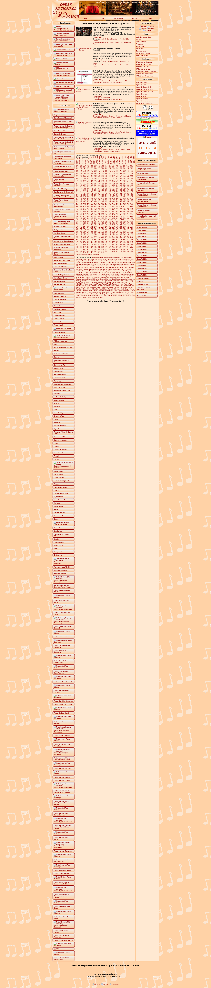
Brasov (78, 262)
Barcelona (91, 259)
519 (77, 208)
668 (95, 223)
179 (120, 172)
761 (84, 233)
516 (124, 206)
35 (119, 159)
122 (88, 167)
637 (100, 220)
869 (128, 243)
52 (108, 160)
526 (102, 208)
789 (128, 234)
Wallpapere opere (141, 82)
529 (113, 208)
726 (131, 228)
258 (117, 180)
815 (106, 238)
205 (99, 175)
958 (102, 253)
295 (77, 185)
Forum (134, 18)
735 (106, 230)
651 (91, 221)
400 (109, 195)
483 (120, 203)
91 (99, 164)
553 (84, 211)
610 (117, 216)
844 (95, 241)
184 (80, 173)
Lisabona (114, 276)
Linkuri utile (140, 49)
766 (102, 233)
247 (77, 180)
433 (113, 198)
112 (109, 165)
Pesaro (118, 282)
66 (88, 162)
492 (95, 205)
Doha (110, 267)
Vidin (123, 295)
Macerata (110, 277)
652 (95, 221)
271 (106, 182)
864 (109, 243)
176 (109, 172)
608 (109, 216)
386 (117, 193)
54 (114, 160)
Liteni (119, 276)
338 (117, 188)
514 (117, 206)
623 (106, 218)
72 (105, 162)
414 (102, 197)
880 (109, 244)
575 (106, 213)
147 (120, 168)
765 (99, 233)
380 (95, 193)
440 (80, 200)
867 (120, 243)
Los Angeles (130, 276)
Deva (106, 267)
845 (99, 241)
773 (128, 233)
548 (124, 210)
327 (77, 188)
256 (109, 180)
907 (91, 248)
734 (102, 230)
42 (79, 160)
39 (131, 159)
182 (131, 172)
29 (102, 159)
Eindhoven (99, 269)
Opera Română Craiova (123, 132)
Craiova (91, 267)
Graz (82, 272)
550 (131, 210)
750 (102, 231)
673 (113, 223)
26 (94, 159)
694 (131, 225)
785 (113, 234)
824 (80, 239)
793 (84, 236)
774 (131, 233)
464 (109, 201)
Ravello (88, 286)
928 (109, 249)
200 (80, 175)
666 (88, 223)
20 (77, 159)
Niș (105, 281)
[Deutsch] (142, 28)
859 (91, 243)
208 (109, 175)
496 (109, 205)
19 (134, 157)
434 (117, 198)
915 (120, 248)
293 (128, 183)
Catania (78, 266)
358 (131, 190)
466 (117, 201)
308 (124, 185)
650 (88, 221)
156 (95, 170)
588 (95, 215)
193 (113, 173)
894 (102, 246)
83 (77, 164)
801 (113, 236)
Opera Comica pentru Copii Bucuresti (146, 217)
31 (108, 159)
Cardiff (132, 264)
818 (117, 238)
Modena (117, 279)
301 (99, 185)
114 (116, 165)
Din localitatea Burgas (100, 65)
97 (117, 164)
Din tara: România (116, 82)
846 (102, 241)
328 (80, 188)
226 (117, 177)
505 (84, 206)
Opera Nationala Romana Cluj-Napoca (145, 178)
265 (84, 182)
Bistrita (103, 261)
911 (106, 248)
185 (84, 173)
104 (80, 165)
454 (131, 200)
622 (102, 218)
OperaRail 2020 (124, 61)
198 (131, 173)
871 (77, 244)
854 (131, 241)
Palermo (105, 282)
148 (124, 168)
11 (111, 157)
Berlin (90, 261)
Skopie (127, 289)
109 (99, 165)
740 (124, 230)
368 (109, 192)
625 (113, 218)
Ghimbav (100, 271)
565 (128, 211)
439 (77, 200)
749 (99, 231)
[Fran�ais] (151, 28)
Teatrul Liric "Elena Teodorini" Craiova (144, 169)
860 (95, 243)
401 (113, 195)
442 (88, 200)
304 (109, 185)
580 (124, 213)
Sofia (83, 290)
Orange (131, 281)
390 (131, 193)
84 (79, 164)
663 (77, 223)
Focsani (128, 269)
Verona (115, 295)
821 (127, 238)
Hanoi (104, 272)
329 (84, 188)
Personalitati (118, 18)
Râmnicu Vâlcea (81, 286)
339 (120, 188)
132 (124, 167)
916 (124, 248)
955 (91, 253)
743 (77, 231)
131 (120, 167)
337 (113, 188)
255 (106, 180)
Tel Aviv (126, 292)
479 (106, 203)
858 (88, 243)
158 (102, 170)
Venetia (110, 295)
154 (88, 170)
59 (128, 160)
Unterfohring (123, 294)
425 (84, 198)
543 (106, 210)
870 (131, 243)
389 (128, 193)
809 (84, 238)
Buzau (103, 264)
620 (95, 218)
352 (109, 190)
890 (88, 246)
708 (124, 226)
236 (95, 178)
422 (131, 197)
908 (95, 248)
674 (117, 223)
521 (84, 208)
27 (97, 159)
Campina (121, 264)
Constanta (124, 266)
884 (124, 244)
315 (91, 187)
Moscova (132, 279)
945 (113, 251)
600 (80, 216)
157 (99, 170)
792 (80, 236)
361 (84, 192)
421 (127, 197)
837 (128, 239)
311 (77, 187)
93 (105, 164)
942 (102, 251)
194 (117, 173)
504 (80, 206)
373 (128, 192)
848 (109, 241)
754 (117, 231)
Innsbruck (102, 274)
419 (120, 197)
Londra (123, 276)
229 (128, 177)
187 (91, 173)
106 (88, 165)
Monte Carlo (125, 279)
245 (128, 178)
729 (84, 230)
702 (102, 226)
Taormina (95, 292)
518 (131, 206)
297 (84, 185)
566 (131, 211)
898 (117, 246)
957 (99, 253)
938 (88, 251)
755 (120, 231)
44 (85, 160)
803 (120, 236)
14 (119, 157)
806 (131, 236)
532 (124, 208)
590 (102, 215)
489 (84, 205)
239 (106, 178)
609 (113, 216)
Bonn (113, 261)
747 (91, 231)
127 (106, 167)
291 (120, 183)
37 (125, 159)
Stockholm (125, 290)
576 (109, 213)
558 (102, 211)
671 (106, 223)
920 (80, 249)
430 (102, 198)
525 (99, 208)
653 (99, 221)
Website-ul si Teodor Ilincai (144, 76)
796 (95, 236)
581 (128, 213)
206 (102, 175)
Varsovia (90, 295)
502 (131, 205)
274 (117, 182)
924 (95, 249)
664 (80, 223)
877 (99, 244)
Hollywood (79, 274)
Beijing (115, 259)
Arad (105, 257)
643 (122, 220)
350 (102, 190)
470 (131, 201)
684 (95, 225)
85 (82, 164)
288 (109, 183)
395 (91, 195)
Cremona (97, 267)
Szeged (89, 292)
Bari (96, 259)
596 (124, 215)
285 (99, 183)
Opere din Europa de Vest (144, 89)
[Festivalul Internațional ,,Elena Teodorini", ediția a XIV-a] (84, 141)
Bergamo (78, 261)
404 (124, 195)
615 (77, 218)
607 (106, 216)
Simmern (117, 289)
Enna (105, 269)
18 (131, 157)
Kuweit (90, 276)
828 (95, 239)
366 (102, 192)
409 (84, 197)
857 (84, 243)
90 (97, 164)
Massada (84, 279)
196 (124, 173)
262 (131, 180)
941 (99, 251)
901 (128, 246)
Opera (86, 18)
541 (99, 210)
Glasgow (111, 271)
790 (131, 234)
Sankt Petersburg (102, 287)
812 (95, 238)
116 (123, 165)
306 (117, 185)
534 (131, 208)
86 (85, 164)
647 (77, 221)
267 (91, 182)
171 (91, 172)
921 (84, 249)
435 (120, 198)
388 (124, 193)
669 (99, 223)
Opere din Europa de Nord (144, 92)
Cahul (107, 264)
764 (95, 233)
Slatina (132, 289)
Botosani (123, 261)
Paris (109, 282)
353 (113, 190)
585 (84, 215)
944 (109, 251)
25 (91, 159)
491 (91, 205)
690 (117, 225)
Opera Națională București (124, 81)
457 (84, 201)
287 (106, 183)
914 (117, 248)
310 (131, 185)
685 (99, 225)
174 (102, 172)
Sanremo (111, 287)
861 (99, 243)
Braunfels (90, 262)
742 (131, 230)
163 (120, 170)
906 (88, 248)
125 (98, 167)
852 (124, 241)
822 (131, 238)
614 (131, 216)
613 (127, 216)
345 (84, 190)
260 (124, 180)
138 (88, 168)
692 (124, 225)
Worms (84, 297)
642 (118, 220)
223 (106, 177)
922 (88, 249)
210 (117, 175)
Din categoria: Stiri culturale (101, 98)
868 (124, 243)
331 (91, 188)
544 (109, 210)
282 (88, 183)
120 (80, 167)
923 (91, 249)
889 (84, 246)
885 (128, 244)
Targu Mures (116, 292)
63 (79, 162)
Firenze (123, 269)
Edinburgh (92, 269)
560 (109, 211)
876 (95, 244)
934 (131, 249)
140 (95, 168)
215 (77, 177)
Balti (85, 259)
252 (95, 180)
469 (128, 201)
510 (102, 206)
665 (84, 223)
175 (106, 172)
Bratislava (84, 262)
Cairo (111, 264)
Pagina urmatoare (93, 254)
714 (88, 228)
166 (131, 170)
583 (77, 215)
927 (106, 249)
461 (99, 201)
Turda (113, 294)
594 (117, 215)
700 (95, 226)
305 (113, 185)
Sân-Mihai (130, 286)
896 (109, 246)
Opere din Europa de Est (144, 87)
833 (113, 239)
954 (88, 253)
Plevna (99, 284)
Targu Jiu (108, 292)
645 (129, 220)
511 (106, 206)
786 (117, 234)
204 (95, 175)
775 (77, 234)
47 (94, 160)
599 (77, 216)
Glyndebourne (118, 271)
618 (88, 218)
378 (88, 193)
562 (117, 211)
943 (106, 251)
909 (99, 248)
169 (84, 172)
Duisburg (131, 267)
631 (77, 220)
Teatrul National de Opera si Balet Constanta (146, 195)
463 (106, 201)
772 (124, 233)
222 (102, 177)
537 (84, 210)
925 (99, 249)
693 (128, 225)
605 (99, 216)
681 (84, 225)
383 (106, 193)
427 (91, 198)
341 (128, 188)
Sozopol (100, 290)
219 (91, 177)
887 (77, 246)
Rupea (121, 286)
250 (88, 180)
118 (130, 165)
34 (117, 159)
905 (84, 248)
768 (109, 233)
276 (124, 182)
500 (124, 205)
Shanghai (95, 289)
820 (124, 238)
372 (124, 192)
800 (109, 236)
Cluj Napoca (102, 266)
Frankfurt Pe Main (81, 271)
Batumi (104, 259)
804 (124, 236)
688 (109, 225)
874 (88, 244)
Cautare (138, 39)
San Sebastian (91, 287)
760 (80, 233)
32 (111, 159)
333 (99, 188)
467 (120, 201)
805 (128, 236)
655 (106, 221)
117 (127, 165)
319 (106, 187)
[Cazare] (151, 118)
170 (88, 172)
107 (91, 165)
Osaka (78, 282)
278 (131, 182)
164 (124, 170)
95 (111, 164)
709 (128, 226)
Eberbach (86, 269)
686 (102, 225)
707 (120, 226)
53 (111, 160)
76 (117, 162)
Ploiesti (104, 284)
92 (102, 164)
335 (106, 188)
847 (106, 241)
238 (102, 178)
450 (117, 200)
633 (84, 220)
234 (88, 178)
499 (120, 205)
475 (91, 203)
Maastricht (103, 277)
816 (109, 238)
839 (77, 241)
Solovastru (88, 290)
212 (124, 175)
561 (113, 211)
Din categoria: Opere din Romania (103, 81)
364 (95, 192)
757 (128, 231)
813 (98, 238)
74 (111, 162)
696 (80, 226)
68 (94, 162)
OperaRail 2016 (124, 39)
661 (128, 221)
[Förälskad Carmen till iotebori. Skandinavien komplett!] (84, 35)
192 (109, 173)
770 (117, 233)
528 (109, 208)
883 (120, 244)
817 (113, 238)
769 (113, 233)
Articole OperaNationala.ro (110, 39)
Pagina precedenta (81, 254)
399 (106, 195)
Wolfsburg (79, 297)
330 (88, 188)
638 (104, 220)
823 (77, 239)
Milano (107, 279)
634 (88, 220)
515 (120, 206)
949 (128, 251)
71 (102, 162)
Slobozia (78, 290)
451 (120, 200)
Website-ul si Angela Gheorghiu (146, 71)
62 (77, 162)
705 (113, 226)
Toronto (93, 294)
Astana (109, 257)
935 (77, 251)
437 (128, 198)
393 (84, 195)
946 (117, 251)
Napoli (95, 281)
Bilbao (98, 261)
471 (77, 203)
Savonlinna (82, 289)
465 (113, 201)
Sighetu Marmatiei (108, 289)
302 (102, 185)
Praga (121, 284)
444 (95, 200)
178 (117, 172)
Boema (95, 63)
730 (88, 230)
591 (106, 215)
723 (120, 228)
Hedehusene (116, 272)
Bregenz (96, 262)
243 (120, 178)
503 (77, 206)
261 (128, 180)
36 (122, 159)
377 (84, 193)
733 (99, 230)
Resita (106, 286)
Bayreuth (110, 259)
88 (91, 164)
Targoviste (101, 292)
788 (124, 234)
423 (77, 198)
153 (84, 170)
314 (88, 187)
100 (125, 164)
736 (109, 230)
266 (88, 182)
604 (95, 216)
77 (119, 162)
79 (125, 162)
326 (131, 187)
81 (131, 162)
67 (91, 162)
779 (91, 234)
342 (131, 188)
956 (95, 253)
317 (98, 187)
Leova (102, 276)
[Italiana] (151, 26)
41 (77, 160)
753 (113, 231)
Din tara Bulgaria (113, 65)
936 (80, 251)
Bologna (108, 261)
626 (117, 218)
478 (102, 203)
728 (80, 230)
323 (120, 187)
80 (128, 162)
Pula (130, 284)
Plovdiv (109, 284)
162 (117, 170)
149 (128, 168)
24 (88, 159)
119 (77, 167)
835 (120, 239)
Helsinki (129, 272)
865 (113, 243)
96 (114, 164)
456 (80, 201)
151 (77, 170)
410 (88, 197)
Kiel (83, 276)
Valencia (130, 294)
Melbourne (95, 279)
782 (102, 234)
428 (95, 198)
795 (91, 236)
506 (88, 206)
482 (117, 203)
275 (120, 182)
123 (91, 167)
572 (95, 213)
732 (95, 230)
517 (127, 206)
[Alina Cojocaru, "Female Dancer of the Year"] (84, 83)
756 (124, 231)
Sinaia (122, 289)
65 (85, 162)
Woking (132, 295)
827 (91, 239)
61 (134, 160)
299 (91, 185)
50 (102, 160)
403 (120, 195)
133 (127, 167)
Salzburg (83, 287)
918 (131, 248)
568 (80, 213)
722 (117, 228)
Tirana (84, 294)
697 (84, 226)
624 (109, 218)
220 (95, 177)
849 (113, 241)
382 (102, 193)
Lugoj (83, 277)
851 (120, 241)
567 (77, 213)
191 (106, 173)
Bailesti (81, 259)
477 (99, 203)
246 (131, 178)
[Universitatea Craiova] (147, 135)
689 (113, 225)
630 (131, 218)
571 (91, 213)
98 (119, 164)
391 (77, 195)
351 (106, 190)
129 (113, 167)
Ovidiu (91, 282)
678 (131, 223)
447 (106, 200)
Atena (114, 257)
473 (84, 203)
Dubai (125, 267)
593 (113, 215)
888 (80, 246)
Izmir (112, 274)
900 (124, 246)
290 (117, 183)
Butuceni (93, 264)
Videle (120, 295)
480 (109, 203)
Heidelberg (123, 272)
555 (91, 211)
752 (109, 231)
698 (88, 226)
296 (80, 185)
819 (120, 238)
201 (84, 175)
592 (109, 215)
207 (106, 175)
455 (77, 201)
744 (80, 231)
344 (80, 190)
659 (120, 221)
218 (88, 177)
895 (106, 246)
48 (97, 160)
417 (113, 197)
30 (105, 159)
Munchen (84, 281)
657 (113, 221)
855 (77, 243)
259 (120, 180)
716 (95, 228)
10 (108, 157)
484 (124, 203)
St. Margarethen (108, 290)
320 (109, 187)
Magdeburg (121, 277)
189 (99, 173)
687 (106, 225)
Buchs (114, 262)
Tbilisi (122, 292)
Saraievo (117, 287)
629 (128, 218)
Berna (94, 261)
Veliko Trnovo (103, 295)
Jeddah (117, 274)
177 (113, 172)
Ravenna (94, 286)
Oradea (126, 281)
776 (80, 234)
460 (95, 201)
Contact (150, 18)
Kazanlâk (79, 276)
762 (88, 233)
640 (111, 220)
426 (88, 198)
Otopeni (86, 282)
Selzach (89, 289)
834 (117, 239)
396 (95, 195)
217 (84, 177)
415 (106, 197)
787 (120, 234)
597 (128, 215)
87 (88, 164)
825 (84, 239)
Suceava (78, 292)
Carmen (95, 40)
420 (124, 197)
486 (131, 203)
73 (108, 162)
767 (106, 233)
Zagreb (96, 297)
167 (77, 172)
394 (88, 195)
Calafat (115, 264)
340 (124, 188)
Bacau (118, 257)
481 (113, 203)
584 (80, 215)
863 (106, 243)
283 (91, 183)
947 (120, 251)
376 (80, 193)
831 (106, 239)
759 (77, 233)
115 (120, 165)
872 (80, 244)
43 (82, 160)
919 (77, 249)
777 (84, 234)
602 (88, 216)
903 (77, 248)
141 (99, 168)
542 (102, 210)
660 (124, 221)
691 (120, 225)
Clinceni (94, 266)
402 (117, 195)
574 (102, 213)
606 (102, 216)
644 (126, 220)
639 (108, 220)
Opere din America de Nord (144, 101)
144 (109, 168)
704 (109, 226)
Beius (119, 259)
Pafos (100, 282)
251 (91, 180)
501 (128, 205)
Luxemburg (88, 277)
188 (95, 173)
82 (134, 162)
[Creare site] (147, 157)
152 (80, 170)
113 (113, 165)
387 (120, 193)
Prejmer (126, 284)
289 (113, 183)
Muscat (90, 281)
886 (131, 244)
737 (113, 230)
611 (120, 216)
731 (91, 230)
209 (113, 175)
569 (84, 213)
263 (77, 182)
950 (131, 251)
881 (113, 244)
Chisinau (89, 266)
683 (91, 225)
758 (131, 231)
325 (127, 187)
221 (99, 177)
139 (91, 168)
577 (113, 213)
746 (88, 231)
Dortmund (115, 267)
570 (88, 213)
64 (82, 162)
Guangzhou (87, 272)
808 (80, 238)
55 (117, 160)
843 (91, 241)
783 (106, 234)
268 (95, 182)
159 (106, 170)
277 (128, 182)
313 (84, 187)
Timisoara (79, 294)
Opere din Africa (141, 94)
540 (95, 210)
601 (84, 216)
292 (124, 183)
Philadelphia (79, 284)
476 (95, 203)
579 (120, 213)
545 (113, 210)
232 (80, 178)
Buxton (98, 264)
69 (97, 162)
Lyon (97, 277)
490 (88, 205)
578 (117, 213)
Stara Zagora (118, 290)
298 (88, 185)
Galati (89, 271)
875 (91, 244)
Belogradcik (131, 259)
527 (106, 208)
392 (80, 195)
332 (95, 188)
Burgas (81, 264)
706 (117, 226)
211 (120, 175)
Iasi (91, 274)
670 (102, 223)
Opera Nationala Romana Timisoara (145, 189)
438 (131, 198)
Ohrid (121, 281)
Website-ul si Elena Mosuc (144, 73)
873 (84, 244)
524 (95, 208)
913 (113, 248)
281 (84, 183)
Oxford (96, 282)
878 (102, 244)
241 (113, 178)
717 (98, 228)
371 (120, 192)
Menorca (102, 279)
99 (122, 164)
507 (91, 206)
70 (99, 162)
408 (80, 197)
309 (128, 185)
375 (77, 193)
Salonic (78, 287)
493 (99, 205)
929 (113, 249)
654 (102, 221)
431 (106, 198)
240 (109, 178)
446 (102, 200)
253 (99, 180)
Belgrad (124, 259)
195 (120, 173)
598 (131, 215)
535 (77, 210)
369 (113, 192)
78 (122, 162)
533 (128, 208)
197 (128, 173)
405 (128, 195)
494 (102, 205)
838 (131, 239)
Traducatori (139, 44)
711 (77, 228)
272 (109, 182)
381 (99, 193)
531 (120, 208)
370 (117, 192)
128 (109, 167)
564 (124, 211)
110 (102, 165)
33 (114, 159)
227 (120, 177)
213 (127, 175)
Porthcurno (115, 284)
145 (113, 168)
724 (124, 228)
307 (120, 185)
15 (122, 157)
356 (124, 190)
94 (108, 164)
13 (117, 157)
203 (91, 175)
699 (91, 226)
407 (77, 197)
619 (91, 218)
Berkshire (85, 261)
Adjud (94, 257)
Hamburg (94, 272)
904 (80, 248)
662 (131, 221)
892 (95, 246)
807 (77, 238)
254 (102, 180)
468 (124, 201)
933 (128, 249)
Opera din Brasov (143, 174)
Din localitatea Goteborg (100, 42)
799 (106, 236)
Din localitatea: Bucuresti (101, 82)
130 (117, 167)
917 (127, 248)
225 (113, 177)
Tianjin (132, 292)
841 (84, 241)
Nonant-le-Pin (110, 281)
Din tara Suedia (114, 42)
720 (109, 228)
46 (91, 160)
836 (124, 239)
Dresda (121, 267)
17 (128, 157)
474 (88, 203)
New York (100, 281)
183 (77, 173)
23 (85, 159)
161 (113, 170)
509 (99, 206)
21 (79, 159)
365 (99, 192)
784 (109, 234)
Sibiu (100, 289)
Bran (131, 261)
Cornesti (85, 267)
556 (95, 211)
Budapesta (126, 262)
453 (128, 200)
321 (113, 187)
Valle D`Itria (79, 295)
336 (109, 188)
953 (84, 253)
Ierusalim (95, 274)
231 (77, 178)
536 (80, 210)
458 (88, 201)
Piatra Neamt (88, 284)
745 (84, 231)
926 (102, 249)
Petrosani (124, 282)
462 (102, 201)
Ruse (125, 286)
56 (119, 160)
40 (134, 159)
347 (91, 190)
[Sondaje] (147, 124)
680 (80, 225)
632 (80, 220)
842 (88, 241)
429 (99, 198)
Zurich (101, 297)
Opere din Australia (142, 98)
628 (124, 218)
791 (77, 236)
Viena (127, 295)
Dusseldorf (79, 269)
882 (117, 244)
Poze (102, 18)
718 (102, 228)
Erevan (109, 269)
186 (88, 173)
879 (106, 244)
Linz (109, 276)
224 (109, 177)
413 (98, 197)
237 (99, 178)
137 (84, 168)
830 (102, 239)
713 (84, 228)
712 (80, 228)
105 (84, 165)
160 (109, 170)
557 (99, 211)
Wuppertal (90, 297)
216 (80, 177)
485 (128, 203)
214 (131, 175)
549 (128, 210)
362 (88, 192)
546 (117, 210)
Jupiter (122, 274)
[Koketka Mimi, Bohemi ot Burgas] (84, 50)
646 (133, 220)
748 (95, 231)
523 (91, 208)
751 (106, 231)
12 (114, 157)
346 (88, 190)
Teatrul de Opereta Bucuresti (143, 211)
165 (128, 170)
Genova (94, 271)
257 (113, 180)
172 (95, 172)
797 (99, 236)
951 (77, 253)
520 (80, 208)
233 (84, 178)
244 (124, 178)
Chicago (83, 266)
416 (109, 197)
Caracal (126, 264)
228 (124, 177)
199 (77, 175)
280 (80, 183)
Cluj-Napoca (110, 266)
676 (124, 223)
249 (84, 180)
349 (99, 190)
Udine (117, 294)
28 (99, 159)
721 (113, 228)
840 (80, 241)
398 (102, 195)
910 (102, 248)
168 (80, 172)
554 (88, 211)
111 (106, 165)
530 (117, 208)
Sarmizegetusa (125, 287)
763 (91, 233)
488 (80, 205)
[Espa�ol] (147, 30)
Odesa (117, 281)
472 (80, 203)
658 (117, 221)
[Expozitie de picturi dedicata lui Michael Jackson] (84, 91)
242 (117, 178)
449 (113, 200)
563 (120, 211)
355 (120, 190)
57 (122, 160)
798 (102, 236)
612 (124, 216)
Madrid (115, 277)
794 (88, 236)
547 (120, 210)
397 (99, 195)
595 (120, 215)
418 (117, 197)
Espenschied (116, 269)
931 (120, 249)
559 (106, 211)
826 (88, 239)
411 (91, 197)
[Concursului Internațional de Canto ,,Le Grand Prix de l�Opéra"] (84, 109)
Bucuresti (119, 262)
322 (117, 187)
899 (120, 246)
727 (77, 230)
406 (131, 195)
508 (95, 206)
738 (117, 230)
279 (77, 183)
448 (109, 200)
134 (131, 167)
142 (102, 168)
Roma (117, 286)
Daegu (102, 267)
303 (106, 185)
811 (91, 238)
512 (109, 206)
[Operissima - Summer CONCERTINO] (84, 124)
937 (84, 251)
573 (99, 213)
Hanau (100, 272)
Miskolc (112, 279)
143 (106, 168)
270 (102, 182)
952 (80, 253)
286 (102, 183)
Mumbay (78, 281)
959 (106, 253)
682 (88, 225)
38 (128, 159)
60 (131, 160)
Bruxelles (109, 262)
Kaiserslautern (129, 274)
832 (109, 239)
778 (88, 234)
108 (95, 165)
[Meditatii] (143, 118)
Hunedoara (86, 274)
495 (106, 205)
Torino (89, 294)
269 (99, 182)
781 (99, 234)
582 (131, 213)
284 (95, 183)
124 (95, 167)
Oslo (81, 282)
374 (131, 192)
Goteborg (126, 271)
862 (102, 243)
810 (88, 238)
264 (80, 182)
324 (124, 187)
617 (84, 218)
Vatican (95, 295)
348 (95, 190)
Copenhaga (79, 267)
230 (131, 177)
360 (80, 192)
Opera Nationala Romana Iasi (145, 184)
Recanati (100, 286)
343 (77, 190)
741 (128, 230)
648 (80, 221)
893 (99, 246)
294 (131, 183)
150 (131, 168)
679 (77, 225)
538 (88, 210)
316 (95, 187)
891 (91, 246)
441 (84, 200)
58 (125, 160)
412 (95, 197)
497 (113, 205)
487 (77, 205)
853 (128, 241)
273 (113, 182)
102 (133, 164)
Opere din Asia (141, 96)
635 (91, 220)
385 (113, 193)
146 (117, 168)
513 (113, 206)
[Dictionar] (147, 137)
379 (91, 193)
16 (125, 157)
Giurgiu (105, 271)
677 (128, 223)
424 (80, 198)
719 (106, 228)
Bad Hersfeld (125, 257)
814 (102, 238)
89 (94, 164)
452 (124, 200)
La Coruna (96, 276)
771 (120, 233)
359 (77, 192)
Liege (105, 276)
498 (117, 205)
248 (80, 180)
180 (124, 172)
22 (82, 159)
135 (77, 168)
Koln (86, 276)
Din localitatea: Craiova (100, 134)
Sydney (84, 292)
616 (80, 218)
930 (117, 249)
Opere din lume (141, 85)
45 (88, 160)
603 (91, 216)
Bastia (99, 259)
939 (91, 251)
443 (91, 200)
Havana (108, 272)
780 (95, 234)
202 (88, 175)
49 (99, 160)
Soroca (95, 290)
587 (91, 215)
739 (120, 230)
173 (99, 172)
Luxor (94, 277)
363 (91, 192)
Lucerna (78, 277)
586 (88, 215)
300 (95, 185)
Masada (78, 279)
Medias (89, 279)
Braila (128, 261)
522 (88, 208)
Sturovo (132, 290)
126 (102, 167)
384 (109, 193)
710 (131, 226)
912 (109, 248)
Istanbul (108, 274)
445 (99, 200)
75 (114, 162)
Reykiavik (111, 286)
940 (95, 251)
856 (80, 243)
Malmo (128, 277)
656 (109, 221)
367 (106, 192)
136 (80, 168)
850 (117, 241)
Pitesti (95, 284)
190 (102, 173)
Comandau (117, 266)
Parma (114, 282)
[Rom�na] (143, 26)
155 (91, 170)
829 (99, 239)
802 (117, 236)
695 (77, 226)
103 (77, 165)
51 (105, 160)
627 (120, 218)
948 (124, 251)
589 (99, 215)
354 (117, 190)
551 (77, 211)
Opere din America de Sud (144, 103)
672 (109, 223)
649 (84, 221)
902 (131, 246)
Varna (85, 295)
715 (91, 228)
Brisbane (102, 262)
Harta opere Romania (143, 53)
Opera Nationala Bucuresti (146, 164)
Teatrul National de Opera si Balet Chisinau (146, 206)
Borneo (117, 261)
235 (91, 178)
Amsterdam (100, 257)
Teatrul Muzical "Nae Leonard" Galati (144, 200)
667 (91, 223)
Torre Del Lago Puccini (103, 294)
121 (84, 167)
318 (102, 187)
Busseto (87, 264)
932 (124, 249)
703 (106, 226)
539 (91, 210)
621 (99, 218)
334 (102, 188)
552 (80, 211)
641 (115, 220)
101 (129, 164)
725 (127, 228)
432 (109, 198)
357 (128, 190)
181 (128, 172)
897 (113, 246)
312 (80, 187)
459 (91, 201)
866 (117, 243)
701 (99, 226)
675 (120, 223)
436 (124, 198)
